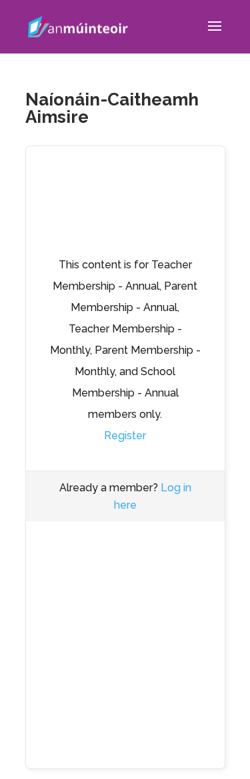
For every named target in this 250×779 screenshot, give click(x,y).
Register (125, 435)
